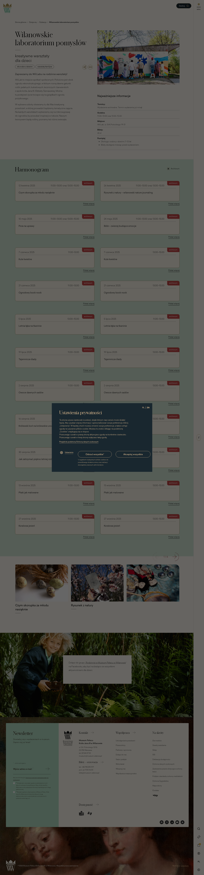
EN (148, 407)
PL (143, 407)
